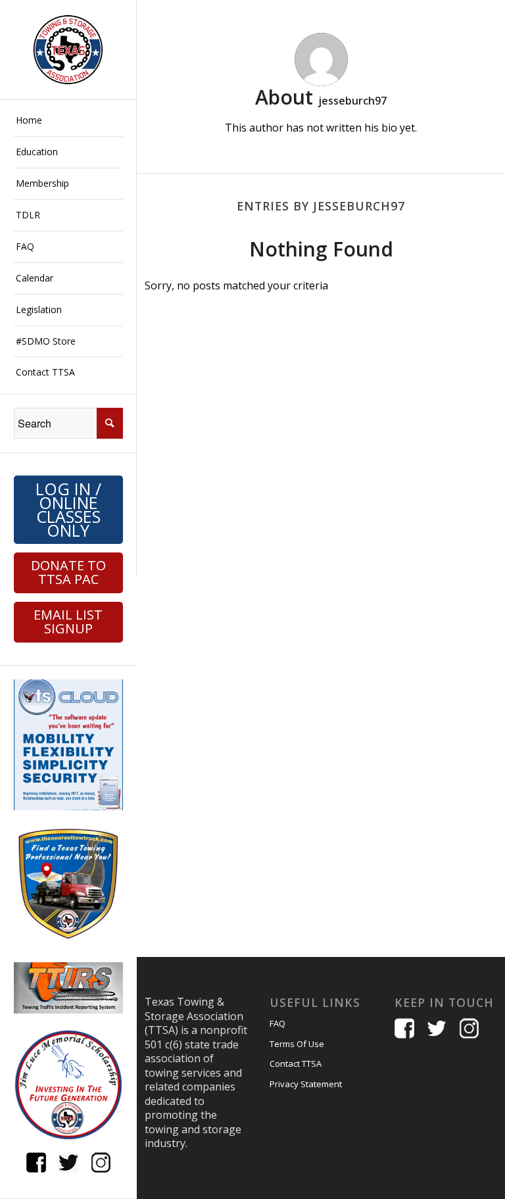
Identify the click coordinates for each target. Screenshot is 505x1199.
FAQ (277, 1023)
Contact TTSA (296, 1063)
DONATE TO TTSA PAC (68, 572)
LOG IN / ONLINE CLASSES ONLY (68, 509)
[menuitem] (68, 121)
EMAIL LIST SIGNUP (68, 621)
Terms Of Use (297, 1044)
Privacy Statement (306, 1084)
